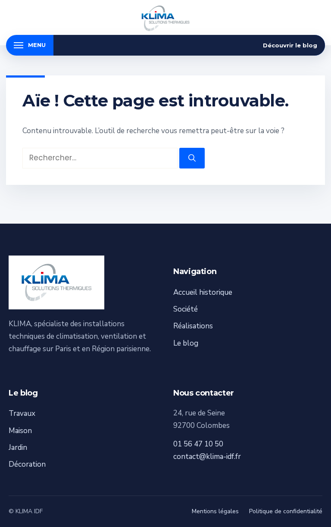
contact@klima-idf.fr (207, 457)
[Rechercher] (192, 158)
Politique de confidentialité (285, 511)
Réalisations (193, 326)
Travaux (22, 413)
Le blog (185, 343)
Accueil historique (202, 292)
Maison (20, 431)
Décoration (27, 464)
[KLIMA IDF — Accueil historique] (165, 18)
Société (185, 309)
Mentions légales (215, 511)
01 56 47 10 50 (198, 444)
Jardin (18, 447)
